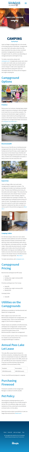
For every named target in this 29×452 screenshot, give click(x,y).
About (5, 432)
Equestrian (5, 181)
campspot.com (6, 61)
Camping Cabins (7, 233)
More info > (14, 121)
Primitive (5, 105)
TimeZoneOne (21, 437)
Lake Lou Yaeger (17, 432)
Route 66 (10, 432)
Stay (23, 432)
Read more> (18, 413)
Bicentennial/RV (7, 144)
